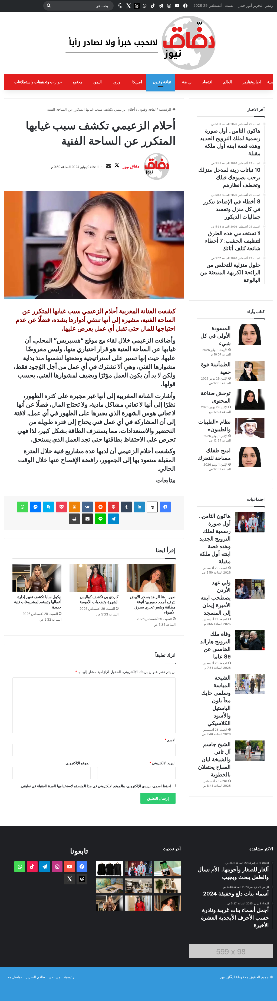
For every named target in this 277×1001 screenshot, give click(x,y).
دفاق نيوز (130, 166)
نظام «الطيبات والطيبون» (214, 425)
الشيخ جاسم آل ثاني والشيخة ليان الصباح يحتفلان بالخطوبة (214, 759)
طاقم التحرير (35, 977)
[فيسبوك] (165, 507)
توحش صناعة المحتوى (216, 396)
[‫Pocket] (61, 507)
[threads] (137, 5)
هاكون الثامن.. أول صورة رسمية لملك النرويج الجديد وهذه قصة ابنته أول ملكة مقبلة (215, 538)
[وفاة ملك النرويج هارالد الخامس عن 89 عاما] (250, 640)
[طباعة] (74, 518)
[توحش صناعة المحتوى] (250, 399)
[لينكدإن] (139, 507)
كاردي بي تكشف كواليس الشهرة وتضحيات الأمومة (99, 599)
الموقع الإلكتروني (78, 763)
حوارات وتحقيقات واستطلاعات (38, 82)
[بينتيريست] (113, 507)
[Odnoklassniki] (74, 507)
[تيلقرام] (113, 518)
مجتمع (78, 82)
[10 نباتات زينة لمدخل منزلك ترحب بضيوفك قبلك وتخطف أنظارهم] (167, 886)
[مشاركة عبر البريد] (87, 518)
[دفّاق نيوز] (138, 43)
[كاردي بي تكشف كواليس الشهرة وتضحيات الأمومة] (94, 578)
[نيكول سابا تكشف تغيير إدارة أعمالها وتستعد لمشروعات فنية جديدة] (36, 578)
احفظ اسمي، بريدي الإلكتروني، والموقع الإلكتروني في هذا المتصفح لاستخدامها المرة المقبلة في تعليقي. (95, 786)
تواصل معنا (13, 977)
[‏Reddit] (100, 507)
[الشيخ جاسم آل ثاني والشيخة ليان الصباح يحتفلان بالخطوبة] (250, 750)
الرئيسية (165, 109)
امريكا (137, 82)
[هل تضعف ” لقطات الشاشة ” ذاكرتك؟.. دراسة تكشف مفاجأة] (167, 868)
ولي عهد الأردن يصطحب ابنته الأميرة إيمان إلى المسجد (215, 598)
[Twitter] (128, 5)
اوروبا (117, 82)
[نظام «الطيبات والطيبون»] (250, 428)
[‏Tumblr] (126, 507)
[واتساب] (22, 507)
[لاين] (100, 518)
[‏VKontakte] (87, 507)
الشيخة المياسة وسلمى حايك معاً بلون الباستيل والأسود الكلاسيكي (216, 700)
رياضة (187, 82)
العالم (227, 82)
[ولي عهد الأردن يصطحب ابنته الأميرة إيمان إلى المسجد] (250, 589)
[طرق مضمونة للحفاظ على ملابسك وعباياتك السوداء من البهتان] (109, 868)
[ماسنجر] (35, 507)
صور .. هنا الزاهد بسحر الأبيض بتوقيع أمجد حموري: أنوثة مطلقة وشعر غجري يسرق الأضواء (153, 604)
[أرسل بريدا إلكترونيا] (108, 166)
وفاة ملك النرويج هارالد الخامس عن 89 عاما (215, 645)
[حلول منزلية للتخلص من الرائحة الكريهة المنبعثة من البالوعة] (109, 886)
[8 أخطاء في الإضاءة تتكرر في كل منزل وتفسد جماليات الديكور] (138, 886)
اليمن (97, 82)
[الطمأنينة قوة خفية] (250, 371)
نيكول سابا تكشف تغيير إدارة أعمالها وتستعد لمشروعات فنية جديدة (37, 602)
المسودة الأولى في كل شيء (215, 335)
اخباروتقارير (252, 82)
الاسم (170, 740)
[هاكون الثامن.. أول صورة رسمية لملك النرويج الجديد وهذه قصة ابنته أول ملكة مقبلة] (250, 522)
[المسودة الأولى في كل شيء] (250, 334)
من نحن (54, 977)
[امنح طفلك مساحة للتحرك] (250, 457)
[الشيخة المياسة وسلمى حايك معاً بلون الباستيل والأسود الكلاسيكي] (250, 684)
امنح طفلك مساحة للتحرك (214, 454)
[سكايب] (48, 507)
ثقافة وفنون (162, 82)
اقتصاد (207, 82)
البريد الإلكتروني (162, 763)
